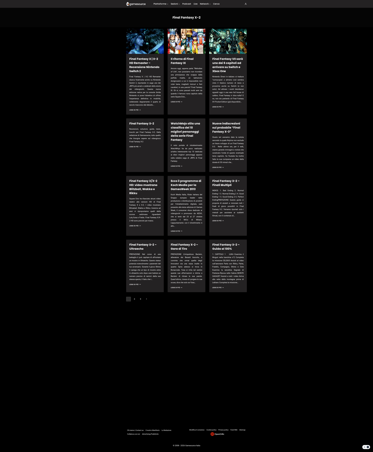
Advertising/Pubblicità (150, 434)
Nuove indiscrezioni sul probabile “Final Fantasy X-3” (226, 128)
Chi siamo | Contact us (135, 430)
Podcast (186, 3)
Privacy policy (223, 430)
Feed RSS (233, 430)
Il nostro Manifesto (153, 430)
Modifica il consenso (196, 430)
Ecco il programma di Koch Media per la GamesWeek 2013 (186, 185)
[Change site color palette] (366, 447)
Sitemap (242, 430)
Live (195, 3)
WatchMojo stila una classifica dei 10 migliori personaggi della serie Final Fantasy (185, 132)
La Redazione (166, 430)
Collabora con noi (133, 434)
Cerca (216, 3)
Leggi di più (135, 110)
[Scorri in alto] (366, 443)
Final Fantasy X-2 (141, 123)
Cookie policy (211, 430)
